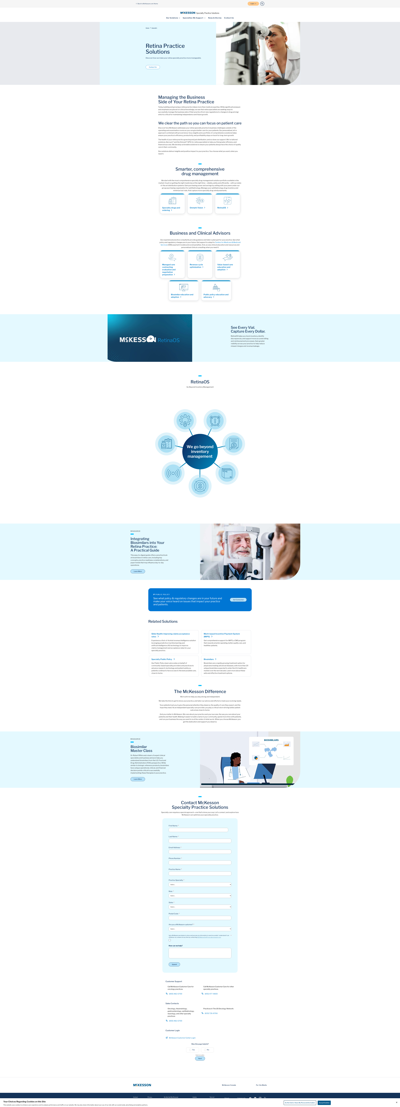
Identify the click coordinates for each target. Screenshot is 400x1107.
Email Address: (175, 848)
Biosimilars (209, 659)
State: (171, 903)
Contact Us (229, 18)
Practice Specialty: (176, 880)
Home (147, 28)
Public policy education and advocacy (216, 295)
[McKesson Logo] (142, 1085)
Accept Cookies (324, 1102)
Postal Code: (174, 914)
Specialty (154, 28)
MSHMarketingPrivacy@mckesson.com (209, 937)
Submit (174, 964)
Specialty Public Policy (162, 659)
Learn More (138, 571)
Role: (171, 891)
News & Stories (215, 18)
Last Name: (174, 837)
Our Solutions (172, 18)
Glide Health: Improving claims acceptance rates (170, 635)
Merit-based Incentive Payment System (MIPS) (222, 635)
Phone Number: (175, 858)
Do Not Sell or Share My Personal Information (300, 1102)
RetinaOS (221, 208)
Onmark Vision (196, 208)
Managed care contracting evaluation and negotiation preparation (169, 269)
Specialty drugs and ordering (171, 209)
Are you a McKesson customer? (181, 925)
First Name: (174, 826)
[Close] (396, 1102)
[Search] (262, 4)
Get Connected (238, 600)
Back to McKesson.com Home (148, 3)
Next (200, 1058)
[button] (150, 338)
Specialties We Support (193, 18)
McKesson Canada (229, 1085)
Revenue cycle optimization (196, 265)
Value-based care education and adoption (225, 267)
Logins (252, 3)
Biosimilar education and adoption (182, 295)
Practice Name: (175, 869)
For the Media (261, 1085)
